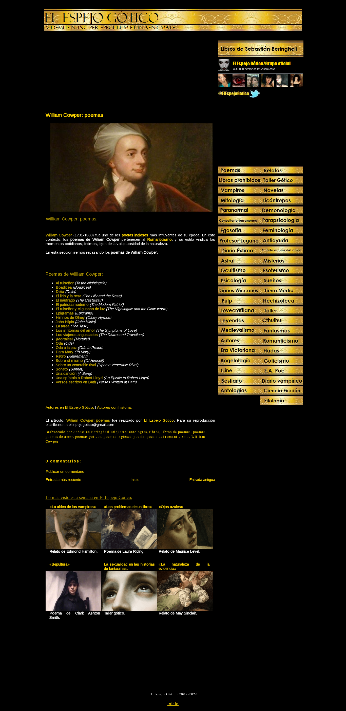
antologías (138, 431)
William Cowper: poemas (74, 115)
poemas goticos (88, 436)
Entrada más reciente (63, 479)
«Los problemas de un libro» (128, 506)
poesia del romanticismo (168, 436)
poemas (199, 431)
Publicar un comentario (65, 471)
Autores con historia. (114, 407)
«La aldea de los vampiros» (72, 506)
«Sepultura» (59, 564)
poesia (138, 436)
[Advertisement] (87, 72)
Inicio (135, 479)
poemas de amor (59, 436)
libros (154, 431)
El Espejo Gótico (159, 420)
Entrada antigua (202, 479)
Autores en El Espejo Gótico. (70, 407)
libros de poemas (176, 431)
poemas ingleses (117, 436)
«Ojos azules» (171, 506)
